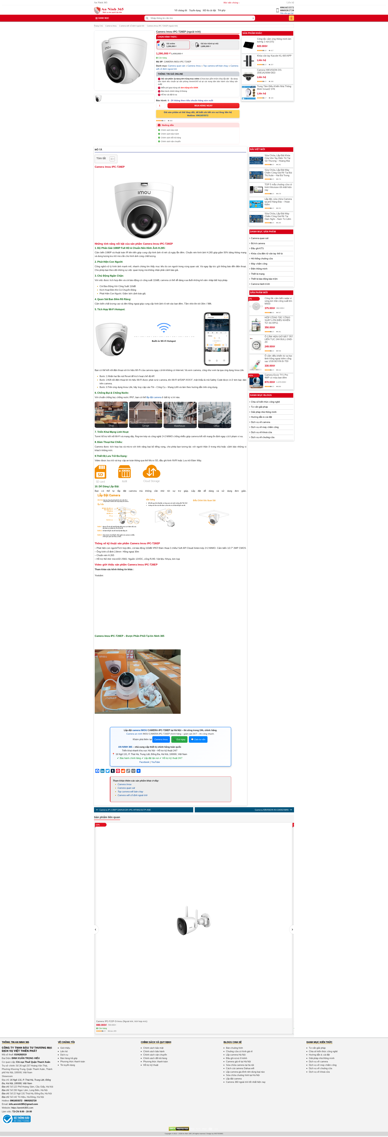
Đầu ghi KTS (257, 248)
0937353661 (218, 1133)
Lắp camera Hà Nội (236, 1054)
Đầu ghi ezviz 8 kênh (236, 1058)
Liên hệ (290, 2)
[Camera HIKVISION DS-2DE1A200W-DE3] (249, 76)
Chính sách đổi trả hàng (171, 138)
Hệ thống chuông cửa (262, 258)
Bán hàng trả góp (68, 1058)
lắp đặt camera (153, 397)
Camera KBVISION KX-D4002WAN (272, 810)
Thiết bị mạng (257, 274)
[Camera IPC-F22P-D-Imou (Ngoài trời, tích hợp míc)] (194, 920)
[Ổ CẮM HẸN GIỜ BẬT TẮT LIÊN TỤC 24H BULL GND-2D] (256, 344)
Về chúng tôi (180, 10)
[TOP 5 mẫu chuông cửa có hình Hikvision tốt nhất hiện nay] (256, 190)
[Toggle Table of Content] (110, 158)
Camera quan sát (176, 66)
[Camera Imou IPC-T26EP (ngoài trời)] (124, 60)
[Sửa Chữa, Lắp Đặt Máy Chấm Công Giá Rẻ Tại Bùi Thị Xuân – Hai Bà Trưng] (256, 175)
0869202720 (287, 10)
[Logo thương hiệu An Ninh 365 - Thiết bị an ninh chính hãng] (109, 10)
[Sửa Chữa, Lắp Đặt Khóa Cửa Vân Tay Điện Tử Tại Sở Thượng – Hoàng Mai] (256, 160)
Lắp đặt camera (234, 1078)
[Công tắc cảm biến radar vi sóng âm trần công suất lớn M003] (256, 306)
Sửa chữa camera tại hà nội (240, 1065)
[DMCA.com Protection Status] (179, 1128)
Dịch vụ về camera (260, 422)
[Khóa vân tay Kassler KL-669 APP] (249, 61)
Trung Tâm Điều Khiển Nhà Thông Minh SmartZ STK (274, 87)
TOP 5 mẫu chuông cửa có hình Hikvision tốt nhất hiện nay (278, 187)
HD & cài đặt (209, 10)
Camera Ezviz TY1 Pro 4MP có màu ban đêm (276, 376)
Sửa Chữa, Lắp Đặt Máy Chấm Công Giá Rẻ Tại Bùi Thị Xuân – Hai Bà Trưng (278, 173)
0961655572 (287, 7)
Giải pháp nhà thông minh (263, 412)
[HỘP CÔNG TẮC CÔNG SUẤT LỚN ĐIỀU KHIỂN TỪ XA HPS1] (256, 325)
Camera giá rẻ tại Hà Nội (238, 1061)
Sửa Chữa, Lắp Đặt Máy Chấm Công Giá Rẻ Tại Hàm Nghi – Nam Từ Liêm (278, 216)
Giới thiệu (65, 1048)
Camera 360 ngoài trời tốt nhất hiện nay (246, 1082)
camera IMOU (139, 730)
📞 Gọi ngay (179, 739)
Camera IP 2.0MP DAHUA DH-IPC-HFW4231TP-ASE (125, 810)
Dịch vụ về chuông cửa (262, 437)
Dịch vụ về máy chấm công (265, 427)
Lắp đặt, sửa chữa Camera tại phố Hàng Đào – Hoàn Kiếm (278, 202)
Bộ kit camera (258, 243)
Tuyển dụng (195, 10)
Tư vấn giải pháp (259, 407)
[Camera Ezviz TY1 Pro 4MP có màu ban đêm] (256, 381)
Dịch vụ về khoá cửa (261, 432)
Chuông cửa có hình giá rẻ (239, 1051)
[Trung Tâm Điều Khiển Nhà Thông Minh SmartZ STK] (249, 93)
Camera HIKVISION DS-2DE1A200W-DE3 (269, 71)
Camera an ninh (134, 734)
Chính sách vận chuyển (171, 141)
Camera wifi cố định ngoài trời (131, 26)
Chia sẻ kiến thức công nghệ (265, 402)
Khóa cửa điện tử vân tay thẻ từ (267, 253)
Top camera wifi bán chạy (215, 66)
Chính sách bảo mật (169, 130)
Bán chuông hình (234, 1048)
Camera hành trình (260, 284)
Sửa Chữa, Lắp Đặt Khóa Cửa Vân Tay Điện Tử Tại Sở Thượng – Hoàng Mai (277, 158)
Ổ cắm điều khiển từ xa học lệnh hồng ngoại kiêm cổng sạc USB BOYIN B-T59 (279, 358)
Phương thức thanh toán (72, 1061)
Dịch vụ (64, 1054)
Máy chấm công (259, 263)
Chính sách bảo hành (170, 134)
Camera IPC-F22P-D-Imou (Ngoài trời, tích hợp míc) (121, 1021)
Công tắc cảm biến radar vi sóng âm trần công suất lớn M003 (278, 301)
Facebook (144, 762)
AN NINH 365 (125, 747)
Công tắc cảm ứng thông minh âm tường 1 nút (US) (274, 40)
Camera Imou (111, 26)
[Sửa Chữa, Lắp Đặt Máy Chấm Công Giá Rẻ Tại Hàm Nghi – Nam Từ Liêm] (256, 219)
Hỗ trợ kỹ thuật (150, 1065)
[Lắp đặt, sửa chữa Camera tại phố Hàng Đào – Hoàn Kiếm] (256, 204)
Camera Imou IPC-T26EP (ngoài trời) (162, 26)
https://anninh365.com (22, 1107)
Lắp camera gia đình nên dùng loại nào (245, 1072)
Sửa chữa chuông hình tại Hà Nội (242, 1075)
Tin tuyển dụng (67, 1065)
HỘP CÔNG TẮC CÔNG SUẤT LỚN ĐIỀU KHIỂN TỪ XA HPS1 (277, 320)
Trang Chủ (98, 26)
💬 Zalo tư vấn (198, 739)
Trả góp (221, 10)
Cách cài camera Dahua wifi (240, 1068)
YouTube (155, 762)
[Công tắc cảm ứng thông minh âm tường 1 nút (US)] (249, 45)
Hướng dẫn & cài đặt (261, 417)
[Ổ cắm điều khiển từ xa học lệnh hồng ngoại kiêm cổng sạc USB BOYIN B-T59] (256, 363)
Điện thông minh (259, 268)
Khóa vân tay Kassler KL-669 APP (274, 55)
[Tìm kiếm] (147, 18)
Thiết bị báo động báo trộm (264, 279)
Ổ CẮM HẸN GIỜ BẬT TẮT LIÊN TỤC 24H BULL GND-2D (279, 339)
